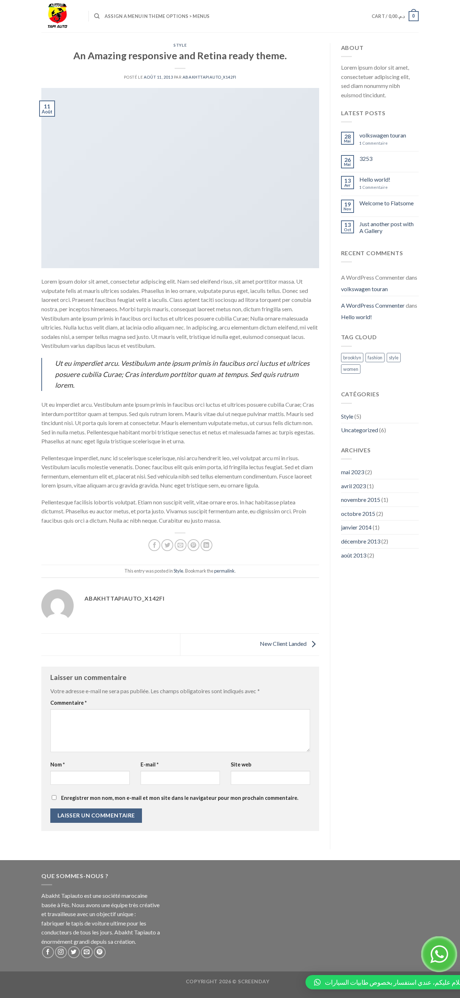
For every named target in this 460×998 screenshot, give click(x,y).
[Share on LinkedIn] (206, 545)
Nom (57, 764)
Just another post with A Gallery (386, 227)
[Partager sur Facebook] (154, 545)
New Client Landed (284, 643)
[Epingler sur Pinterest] (193, 545)
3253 (365, 158)
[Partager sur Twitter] (167, 545)
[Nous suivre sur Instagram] (61, 952)
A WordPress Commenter (373, 305)
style (394, 357)
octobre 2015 (358, 513)
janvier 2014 (356, 527)
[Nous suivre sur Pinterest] (100, 952)
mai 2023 (352, 471)
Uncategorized (359, 429)
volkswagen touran (382, 135)
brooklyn (352, 357)
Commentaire (68, 703)
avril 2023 (353, 485)
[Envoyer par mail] (181, 545)
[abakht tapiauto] (59, 16)
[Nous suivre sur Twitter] (74, 952)
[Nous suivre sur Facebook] (48, 952)
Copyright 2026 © (227, 981)
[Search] (97, 16)
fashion (375, 357)
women (350, 369)
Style (180, 45)
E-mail (149, 764)
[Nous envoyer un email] (87, 952)
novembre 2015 (360, 499)
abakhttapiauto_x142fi (209, 77)
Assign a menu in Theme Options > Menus (157, 16)
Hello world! (374, 179)
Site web (241, 764)
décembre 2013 (360, 541)
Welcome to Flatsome (386, 203)
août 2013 (353, 555)
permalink (224, 571)
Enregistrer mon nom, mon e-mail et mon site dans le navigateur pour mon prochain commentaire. (179, 798)
